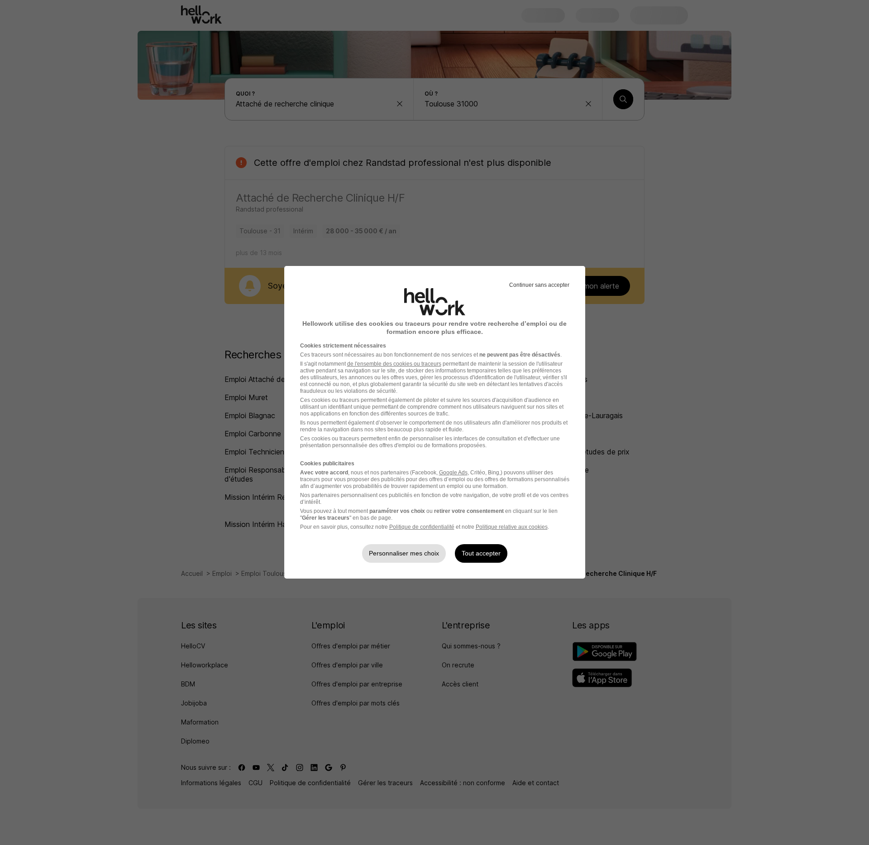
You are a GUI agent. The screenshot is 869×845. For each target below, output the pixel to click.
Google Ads (453, 472)
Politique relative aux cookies (512, 527)
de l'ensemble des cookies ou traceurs (394, 364)
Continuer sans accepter (539, 285)
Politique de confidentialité (421, 527)
